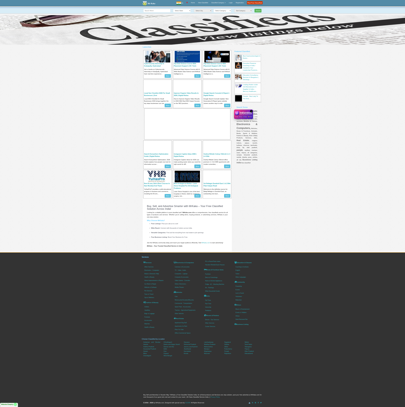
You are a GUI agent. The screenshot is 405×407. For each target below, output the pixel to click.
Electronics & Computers (185, 262)
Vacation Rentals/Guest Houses (215, 265)
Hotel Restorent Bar (242, 319)
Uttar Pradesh (249, 351)
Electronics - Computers (151, 270)
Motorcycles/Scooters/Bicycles (184, 300)
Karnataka (187, 351)
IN (182, 3)
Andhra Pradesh (148, 346)
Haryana (187, 342)
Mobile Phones (179, 287)
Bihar (145, 353)
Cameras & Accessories (182, 267)
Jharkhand (187, 349)
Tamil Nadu (248, 344)
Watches (147, 324)
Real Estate (180, 318)
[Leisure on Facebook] (258, 402)
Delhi (165, 349)
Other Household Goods (212, 291)
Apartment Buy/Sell (181, 322)
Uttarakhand (249, 353)
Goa (165, 351)
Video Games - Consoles (182, 280)
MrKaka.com (206, 243)
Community (241, 282)
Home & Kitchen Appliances (213, 281)
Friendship (239, 286)
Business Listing (242, 324)
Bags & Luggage (149, 313)
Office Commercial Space (182, 333)
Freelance (208, 310)
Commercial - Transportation (183, 303)
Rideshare (239, 300)
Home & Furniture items (215, 270)
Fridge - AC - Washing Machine (214, 284)
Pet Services (148, 291)
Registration (240, 2)
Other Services (149, 267)
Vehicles (179, 292)
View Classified (203, 2)
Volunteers (239, 296)
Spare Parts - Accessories (183, 307)
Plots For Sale (179, 329)
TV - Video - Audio (180, 270)
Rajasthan (227, 353)
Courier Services (210, 326)
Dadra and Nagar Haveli (172, 344)
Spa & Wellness (149, 297)
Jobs (208, 296)
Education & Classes (244, 262)
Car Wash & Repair (150, 284)
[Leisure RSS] (252, 402)
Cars (176, 296)
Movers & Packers (212, 315)
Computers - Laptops (181, 273)
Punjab (226, 351)
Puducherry (228, 349)
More (167, 76)
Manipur (207, 349)
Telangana (248, 346)
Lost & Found (240, 293)
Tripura (247, 349)
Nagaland (227, 342)
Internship (208, 307)
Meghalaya (207, 351)
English (238, 270)
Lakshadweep (208, 342)
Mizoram (207, 353)
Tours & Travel (148, 294)
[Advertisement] (202, 30)
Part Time (208, 303)
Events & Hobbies (241, 312)
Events (238, 290)
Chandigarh (147, 355)
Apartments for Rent (181, 326)
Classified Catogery (218, 2)
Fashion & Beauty (152, 302)
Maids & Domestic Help (151, 273)
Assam (145, 351)
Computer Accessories (182, 277)
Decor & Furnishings (211, 277)
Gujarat (166, 353)
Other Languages (241, 277)
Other (226, 346)
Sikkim (247, 342)
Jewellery (147, 310)
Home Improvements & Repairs (154, 280)
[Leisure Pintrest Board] (255, 402)
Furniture (208, 274)
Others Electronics (180, 284)
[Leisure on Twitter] (261, 402)
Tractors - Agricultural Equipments (185, 310)
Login (231, 2)
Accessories (148, 320)
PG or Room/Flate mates (212, 261)
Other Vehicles (179, 313)
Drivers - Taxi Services (212, 319)
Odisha (226, 344)
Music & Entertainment (243, 309)
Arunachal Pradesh (149, 349)
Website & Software (150, 287)
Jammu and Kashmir (191, 346)
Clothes (146, 307)
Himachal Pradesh (190, 344)
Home (193, 2)
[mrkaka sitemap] (250, 403)
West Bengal (168, 355)
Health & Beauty (149, 277)
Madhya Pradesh (209, 344)
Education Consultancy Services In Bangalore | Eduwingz (250, 77)
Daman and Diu (169, 346)
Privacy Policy (215, 397)
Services (148, 262)
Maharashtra (208, 346)
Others (238, 305)
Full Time (208, 300)
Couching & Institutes (242, 267)
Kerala (186, 353)
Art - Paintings (209, 287)
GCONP (187, 403)
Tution (237, 273)
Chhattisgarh (168, 342)
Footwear (147, 317)
